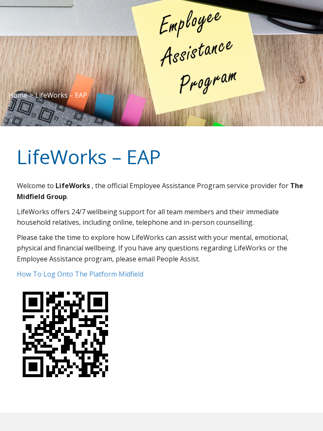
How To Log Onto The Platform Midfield (80, 274)
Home (17, 95)
